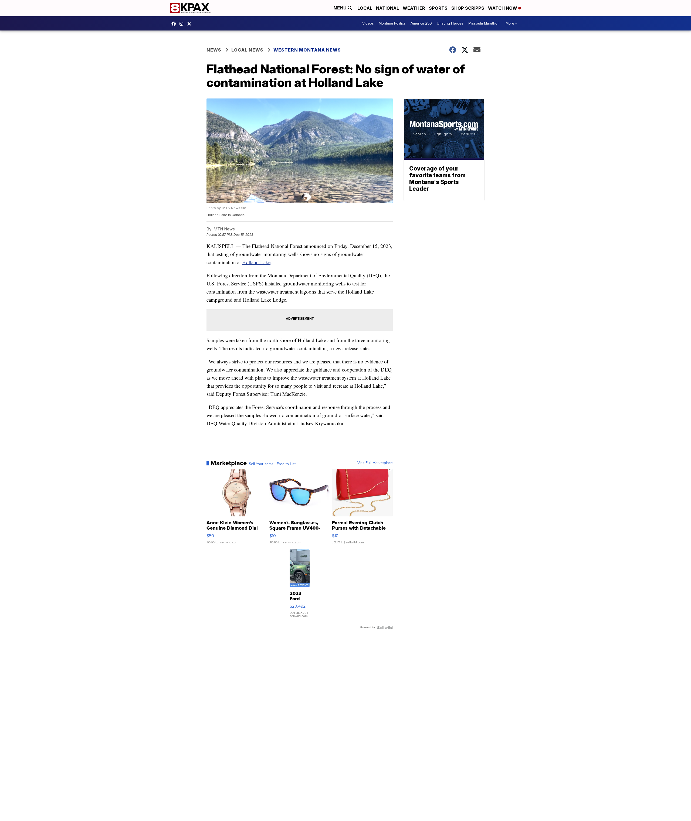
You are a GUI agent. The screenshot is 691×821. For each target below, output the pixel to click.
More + (511, 23)
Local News (247, 50)
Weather (414, 8)
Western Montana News (307, 50)
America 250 (421, 23)
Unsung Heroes (450, 23)
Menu (341, 8)
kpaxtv (174, 24)
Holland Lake (256, 262)
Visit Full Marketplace (375, 463)
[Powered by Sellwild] (385, 627)
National (387, 8)
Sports (438, 8)
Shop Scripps (467, 8)
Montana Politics (392, 23)
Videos (368, 23)
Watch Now (503, 8)
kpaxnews (190, 24)
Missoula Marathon (484, 23)
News (213, 50)
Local (364, 8)
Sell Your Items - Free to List (272, 464)
